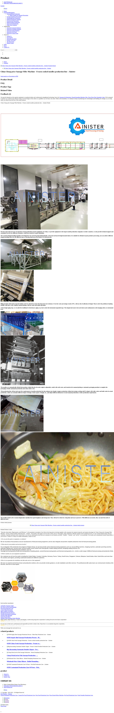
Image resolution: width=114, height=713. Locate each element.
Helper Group (10, 43)
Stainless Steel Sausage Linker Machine (10, 618)
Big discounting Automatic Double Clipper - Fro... (23, 649)
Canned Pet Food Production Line (26, 695)
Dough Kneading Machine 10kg (80, 97)
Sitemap (10, 694)
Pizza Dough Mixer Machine (56, 695)
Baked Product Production (13, 22)
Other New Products (12, 25)
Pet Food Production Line (70, 695)
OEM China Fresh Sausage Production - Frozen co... (23, 643)
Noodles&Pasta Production (13, 18)
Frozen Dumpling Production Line (9, 695)
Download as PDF (13, 76)
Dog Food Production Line (42, 695)
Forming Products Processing (14, 16)
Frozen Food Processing (13, 21)
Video (5, 44)
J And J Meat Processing (7, 610)
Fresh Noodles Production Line (85, 695)
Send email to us (5, 76)
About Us (9, 36)
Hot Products (4, 694)
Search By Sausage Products (14, 27)
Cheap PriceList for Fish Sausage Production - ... (22, 655)
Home (5, 11)
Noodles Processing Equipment (8, 614)
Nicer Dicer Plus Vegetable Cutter (96, 97)
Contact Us (6, 47)
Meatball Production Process (8, 612)
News (5, 46)
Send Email (3, 706)
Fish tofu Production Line (7, 608)
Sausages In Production (65, 97)
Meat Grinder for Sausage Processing (19, 15)
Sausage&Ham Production (13, 14)
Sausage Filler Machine (6, 615)
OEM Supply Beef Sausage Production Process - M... (23, 637)
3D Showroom (10, 41)
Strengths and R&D (12, 39)
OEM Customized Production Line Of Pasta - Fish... (23, 667)
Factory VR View (11, 40)
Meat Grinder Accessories (7, 611)
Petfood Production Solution (14, 19)
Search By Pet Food (12, 32)
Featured (6, 63)
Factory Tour (7, 677)
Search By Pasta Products (13, 30)
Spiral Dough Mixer (5, 617)
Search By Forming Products (14, 29)
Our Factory (10, 37)
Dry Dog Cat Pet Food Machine (8, 607)
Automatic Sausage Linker (7, 605)
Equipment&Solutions (9, 12)
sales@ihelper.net (8, 2)
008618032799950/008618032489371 (13, 3)
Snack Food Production (12, 23)
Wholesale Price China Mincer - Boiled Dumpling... (23, 661)
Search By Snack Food (12, 33)
